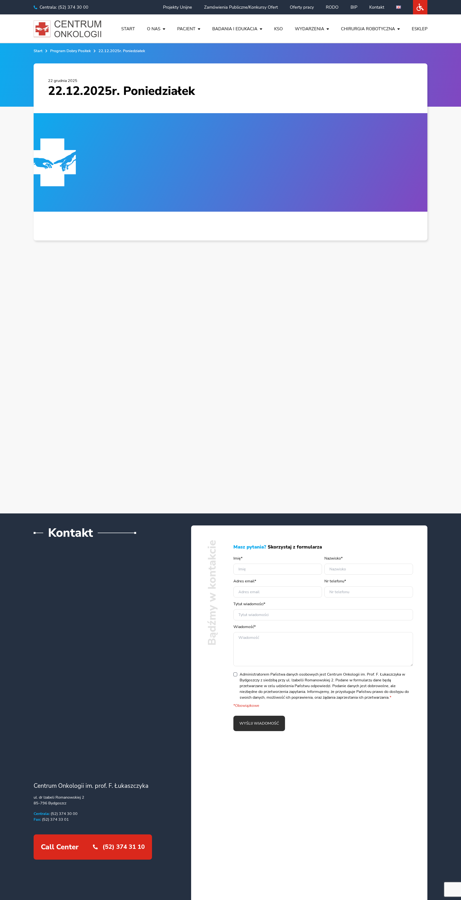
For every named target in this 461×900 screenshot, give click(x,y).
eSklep (419, 29)
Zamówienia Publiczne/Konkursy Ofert (241, 7)
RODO (332, 7)
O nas (153, 29)
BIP (354, 7)
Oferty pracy (302, 7)
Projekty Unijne (177, 7)
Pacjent (186, 29)
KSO (278, 29)
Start (128, 29)
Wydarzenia (309, 29)
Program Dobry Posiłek (70, 51)
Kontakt (376, 7)
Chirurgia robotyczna (368, 29)
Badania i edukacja (234, 29)
